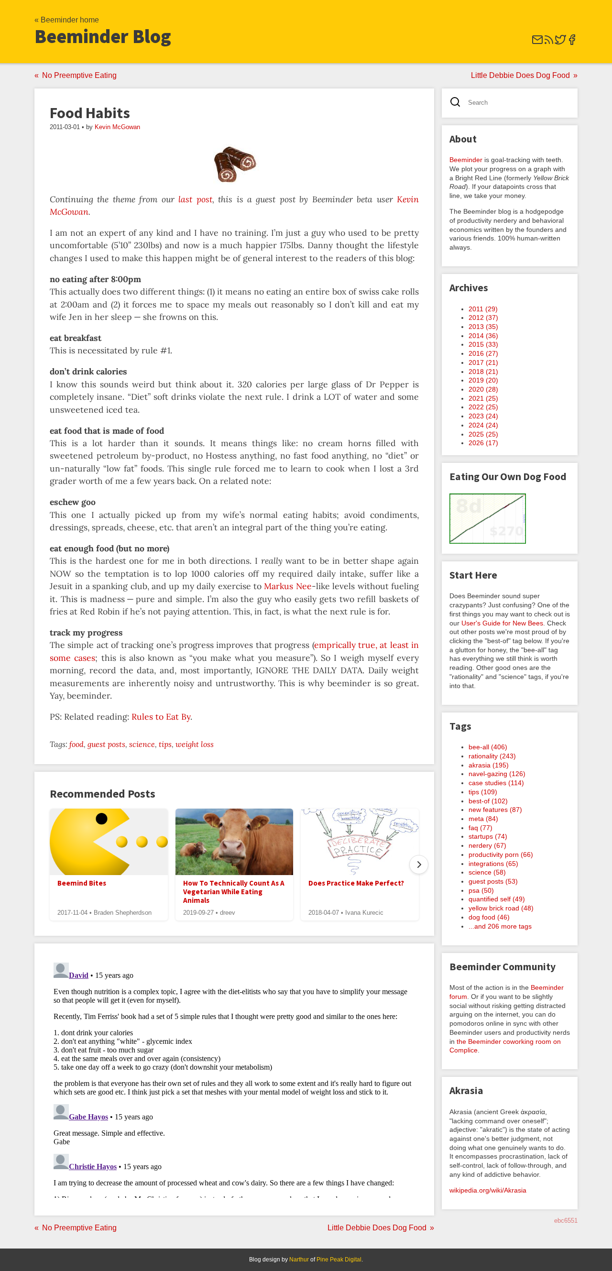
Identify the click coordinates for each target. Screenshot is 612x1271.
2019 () (483, 380)
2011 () (483, 309)
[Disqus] (234, 1078)
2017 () (483, 362)
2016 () (483, 353)
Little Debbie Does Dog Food (520, 75)
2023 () (483, 416)
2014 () (483, 336)
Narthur (299, 1259)
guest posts (106, 744)
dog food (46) (489, 917)
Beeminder (465, 160)
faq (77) (480, 828)
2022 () (483, 407)
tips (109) (483, 792)
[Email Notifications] (537, 43)
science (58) (487, 872)
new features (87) (495, 809)
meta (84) (483, 818)
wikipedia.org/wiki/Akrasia (487, 1190)
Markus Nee (287, 586)
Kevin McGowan (117, 127)
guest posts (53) (493, 881)
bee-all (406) (488, 747)
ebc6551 (566, 1220)
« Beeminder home (66, 20)
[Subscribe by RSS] (549, 43)
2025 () (483, 434)
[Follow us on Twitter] (560, 43)
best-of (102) (488, 801)
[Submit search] (458, 103)
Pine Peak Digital (339, 1259)
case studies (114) (496, 783)
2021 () (483, 398)
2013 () (483, 326)
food (76, 744)
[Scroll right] (418, 864)
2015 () (483, 344)
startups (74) (488, 836)
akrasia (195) (489, 765)
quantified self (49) (497, 899)
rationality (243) (492, 756)
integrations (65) (493, 863)
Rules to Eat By (160, 716)
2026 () (483, 443)
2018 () (483, 371)
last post (195, 199)
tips (165, 744)
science (142, 744)
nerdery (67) (487, 845)
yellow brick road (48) (501, 908)
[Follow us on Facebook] (572, 43)
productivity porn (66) (501, 854)
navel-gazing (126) (497, 774)
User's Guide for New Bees (502, 623)
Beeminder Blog (102, 36)
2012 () (483, 317)
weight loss (194, 744)
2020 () (483, 389)
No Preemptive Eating (79, 75)
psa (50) (481, 890)
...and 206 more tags (500, 926)
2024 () (483, 425)
